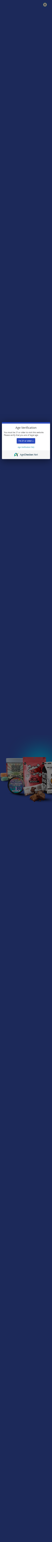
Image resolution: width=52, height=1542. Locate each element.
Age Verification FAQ (26, 447)
